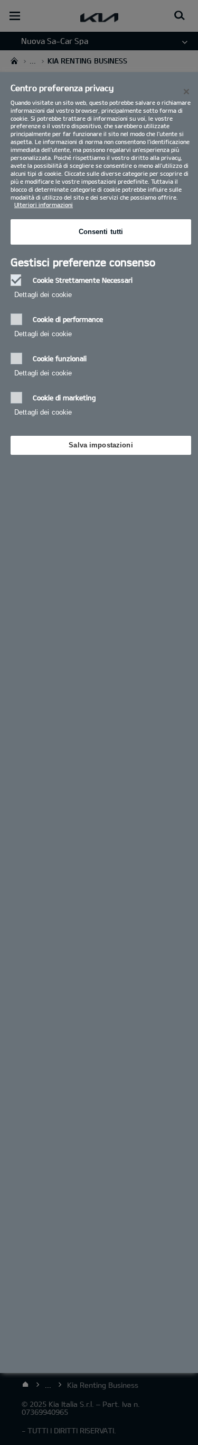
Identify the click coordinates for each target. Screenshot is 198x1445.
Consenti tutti (101, 232)
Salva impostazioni (101, 445)
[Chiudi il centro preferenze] (186, 91)
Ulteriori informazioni (43, 204)
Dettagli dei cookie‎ (43, 295)
